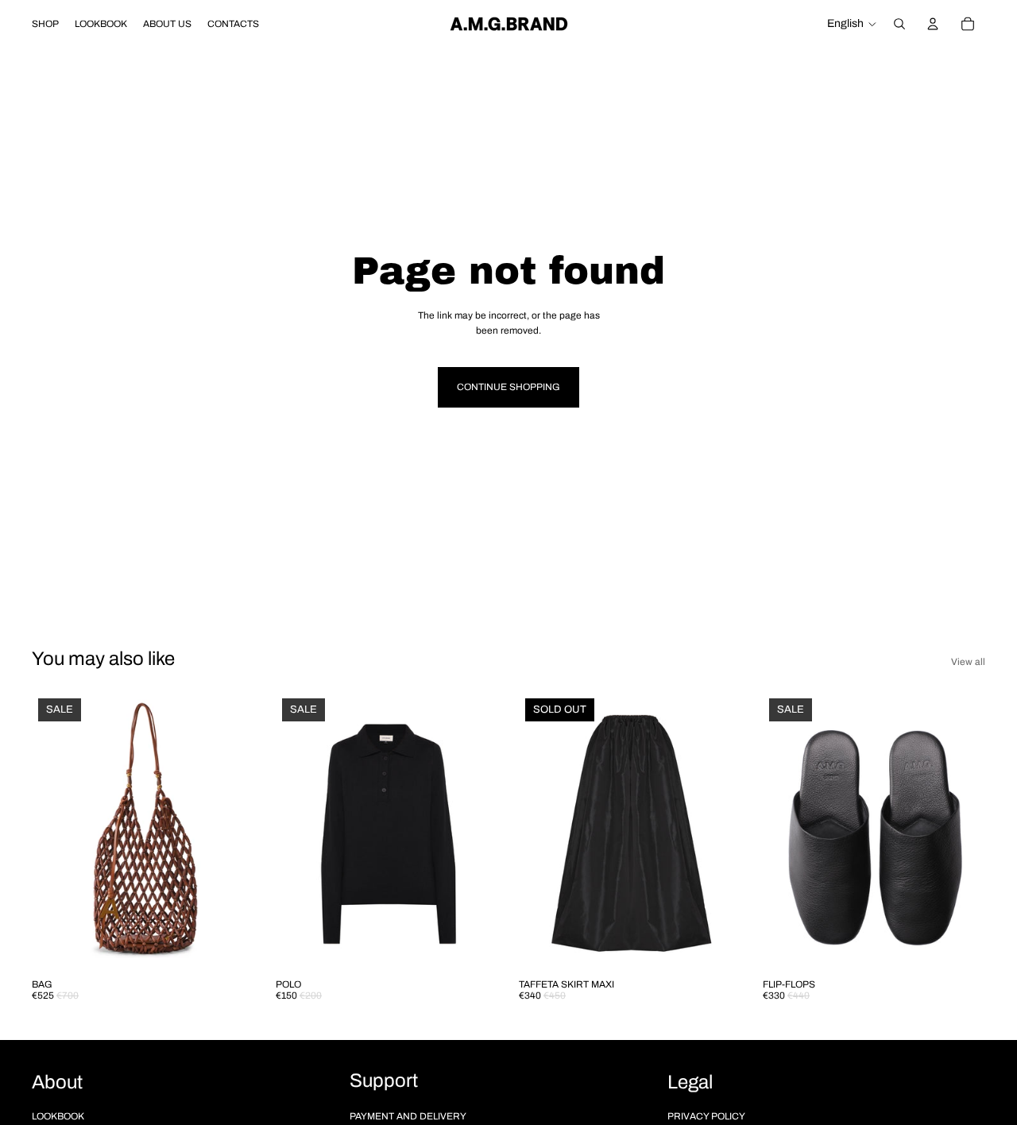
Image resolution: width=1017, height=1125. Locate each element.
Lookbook (58, 1116)
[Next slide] (231, 831)
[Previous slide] (55, 831)
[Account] (932, 23)
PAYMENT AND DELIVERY (408, 1116)
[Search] (899, 23)
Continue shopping (508, 386)
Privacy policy (706, 1116)
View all (968, 661)
